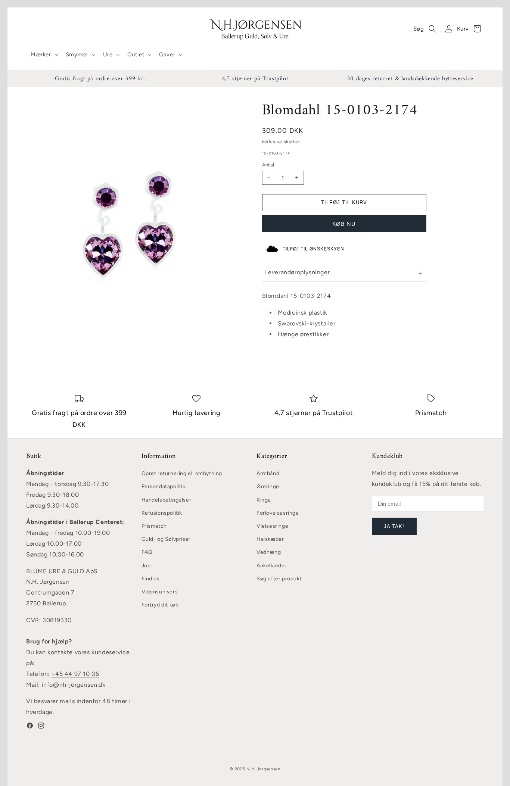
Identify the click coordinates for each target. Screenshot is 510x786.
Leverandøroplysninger (297, 272)
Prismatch (154, 526)
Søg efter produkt (279, 579)
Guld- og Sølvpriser (166, 539)
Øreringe (267, 487)
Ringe (263, 500)
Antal (268, 165)
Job (146, 565)
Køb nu (344, 224)
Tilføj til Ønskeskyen (313, 249)
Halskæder (270, 539)
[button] (43, 55)
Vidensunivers (160, 592)
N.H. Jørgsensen (263, 769)
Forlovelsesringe (277, 513)
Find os (151, 579)
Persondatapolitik (164, 487)
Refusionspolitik (162, 513)
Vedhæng (268, 552)
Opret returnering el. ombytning (182, 474)
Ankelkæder (271, 565)
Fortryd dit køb (160, 605)
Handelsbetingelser (167, 500)
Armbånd (267, 474)
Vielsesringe (272, 526)
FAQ (147, 552)
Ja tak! (394, 526)
